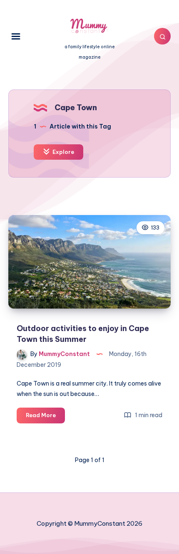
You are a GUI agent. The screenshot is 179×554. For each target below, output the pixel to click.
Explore (62, 151)
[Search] (162, 36)
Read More (45, 417)
